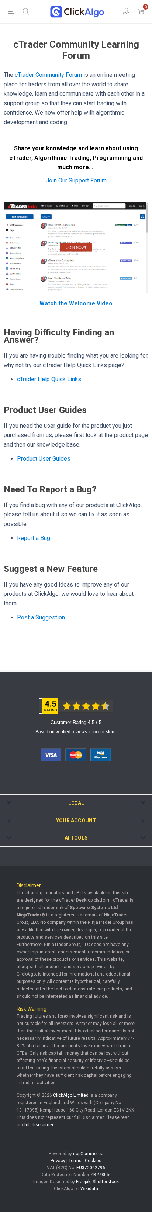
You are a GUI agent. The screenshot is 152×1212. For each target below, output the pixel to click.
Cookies (93, 1160)
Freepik (83, 1181)
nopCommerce (88, 1153)
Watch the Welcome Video (76, 303)
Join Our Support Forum (76, 180)
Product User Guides (43, 458)
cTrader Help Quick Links (49, 379)
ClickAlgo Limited (71, 1095)
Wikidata (89, 1188)
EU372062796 (90, 1167)
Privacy (58, 1160)
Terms (75, 1160)
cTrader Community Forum (48, 74)
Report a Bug (33, 538)
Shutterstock (106, 1181)
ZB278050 (101, 1174)
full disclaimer (38, 1124)
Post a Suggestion (41, 617)
